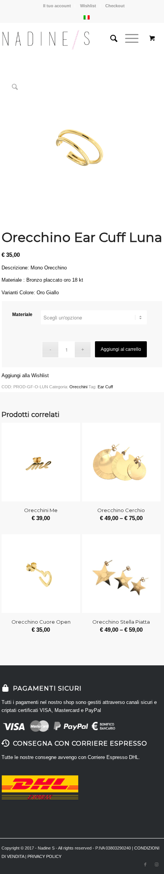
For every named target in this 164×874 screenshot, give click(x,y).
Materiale (22, 314)
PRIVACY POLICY (44, 856)
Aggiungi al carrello (121, 349)
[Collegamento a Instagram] (156, 864)
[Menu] (127, 38)
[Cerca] (110, 38)
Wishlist (88, 5)
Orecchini (78, 386)
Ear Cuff (105, 386)
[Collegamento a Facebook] (145, 864)
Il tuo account (57, 5)
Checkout (115, 5)
